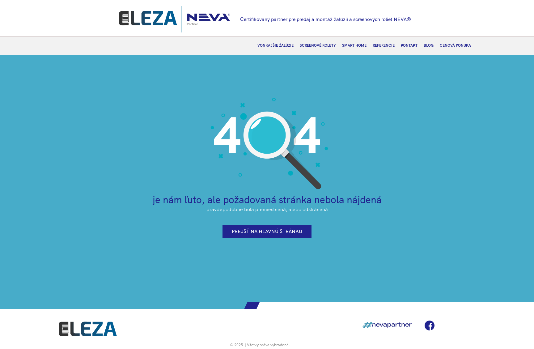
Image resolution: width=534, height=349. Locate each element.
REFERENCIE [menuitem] (384, 45)
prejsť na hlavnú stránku (267, 231)
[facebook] (429, 325)
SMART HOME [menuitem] (354, 45)
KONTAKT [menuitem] (409, 45)
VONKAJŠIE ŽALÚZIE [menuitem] (275, 45)
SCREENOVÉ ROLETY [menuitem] (318, 45)
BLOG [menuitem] (429, 45)
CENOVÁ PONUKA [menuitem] (455, 45)
